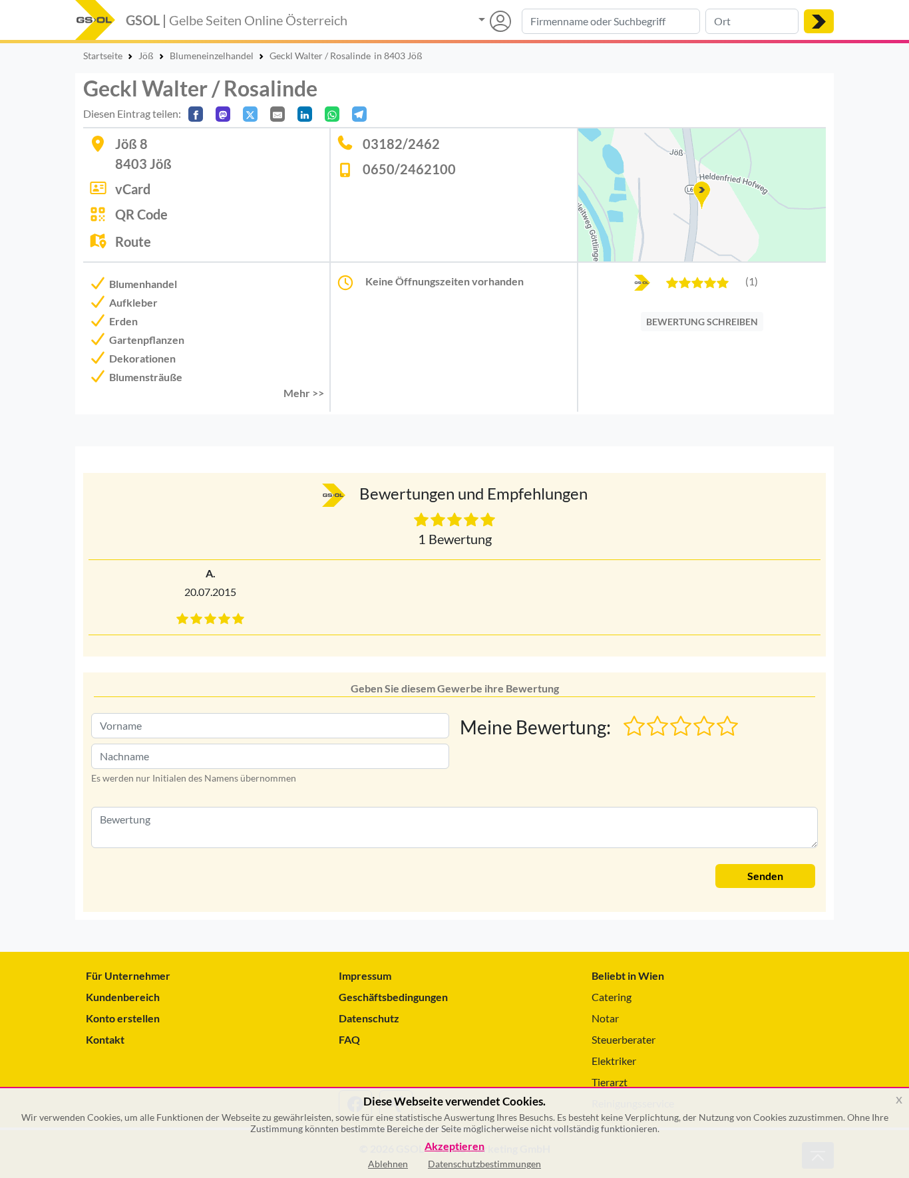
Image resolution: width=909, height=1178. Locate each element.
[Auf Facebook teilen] (195, 114)
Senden (765, 875)
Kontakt (105, 1039)
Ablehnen (388, 1163)
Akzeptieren (454, 1146)
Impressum (365, 975)
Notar (605, 1018)
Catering (612, 996)
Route (133, 241)
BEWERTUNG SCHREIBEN (702, 321)
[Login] (494, 21)
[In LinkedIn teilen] (304, 114)
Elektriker (614, 1060)
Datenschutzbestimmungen (484, 1163)
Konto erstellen (123, 1018)
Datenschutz (369, 1018)
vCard (132, 189)
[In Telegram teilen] (359, 114)
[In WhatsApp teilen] (332, 114)
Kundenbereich (123, 996)
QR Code (141, 214)
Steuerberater (623, 1039)
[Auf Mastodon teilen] (223, 114)
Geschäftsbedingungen (393, 996)
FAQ (349, 1039)
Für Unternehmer (128, 975)
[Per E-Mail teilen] (277, 114)
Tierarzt (610, 1082)
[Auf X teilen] (250, 114)
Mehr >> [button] (303, 392)
